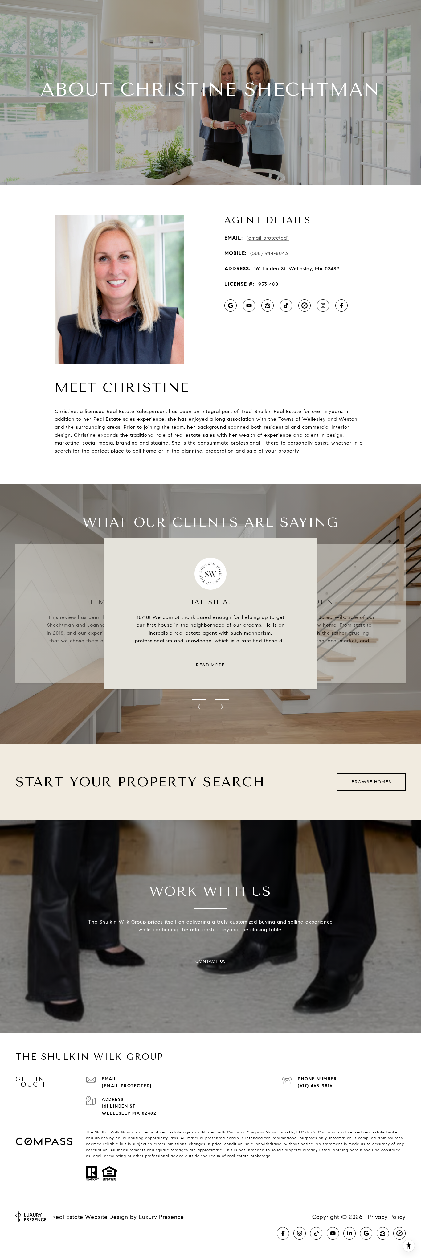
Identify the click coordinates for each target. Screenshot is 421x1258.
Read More (210, 665)
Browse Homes (371, 782)
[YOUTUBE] (249, 305)
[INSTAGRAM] (323, 305)
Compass (255, 1132)
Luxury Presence (161, 1217)
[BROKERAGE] (304, 305)
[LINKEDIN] (349, 1233)
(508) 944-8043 (269, 253)
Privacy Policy (387, 1217)
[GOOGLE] (230, 305)
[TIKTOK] (286, 305)
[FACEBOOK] (341, 305)
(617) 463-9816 (315, 1085)
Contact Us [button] (210, 961)
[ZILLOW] (267, 305)
